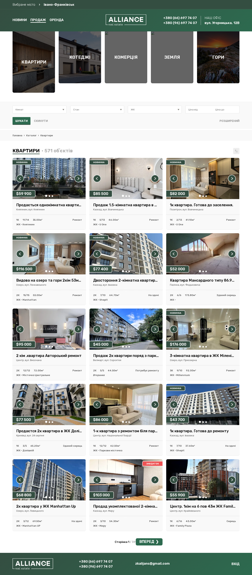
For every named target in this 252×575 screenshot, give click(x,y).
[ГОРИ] (218, 82)
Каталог (31, 135)
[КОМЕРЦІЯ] (126, 82)
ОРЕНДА (57, 20)
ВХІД (235, 564)
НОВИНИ (20, 20)
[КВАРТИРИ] (34, 91)
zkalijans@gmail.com (152, 564)
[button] (46, 196)
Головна (17, 135)
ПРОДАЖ (38, 20)
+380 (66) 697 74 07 (180, 18)
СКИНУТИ (41, 121)
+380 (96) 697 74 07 (180, 23)
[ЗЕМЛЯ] (172, 82)
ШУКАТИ (21, 121)
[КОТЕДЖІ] (80, 82)
